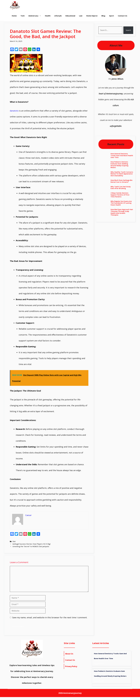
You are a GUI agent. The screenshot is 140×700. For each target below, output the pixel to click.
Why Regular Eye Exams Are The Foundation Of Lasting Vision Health (121, 203)
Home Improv (92, 16)
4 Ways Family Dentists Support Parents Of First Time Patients (120, 195)
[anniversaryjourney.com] (15, 5)
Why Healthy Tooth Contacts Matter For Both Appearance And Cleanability (122, 174)
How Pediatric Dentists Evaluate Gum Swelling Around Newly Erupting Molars (119, 164)
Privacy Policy (71, 666)
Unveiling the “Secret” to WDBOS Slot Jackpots (30, 546)
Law (80, 16)
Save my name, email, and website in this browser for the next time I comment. (49, 617)
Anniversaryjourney (72, 693)
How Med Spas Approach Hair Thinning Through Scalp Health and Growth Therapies (122, 212)
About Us (69, 654)
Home (14, 16)
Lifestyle (58, 16)
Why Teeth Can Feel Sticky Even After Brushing (121, 188)
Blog (103, 16)
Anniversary (33, 16)
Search (128, 30)
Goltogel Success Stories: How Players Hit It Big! (31, 544)
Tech (22, 16)
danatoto (14, 110)
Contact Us (122, 16)
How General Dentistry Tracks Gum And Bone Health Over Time (122, 155)
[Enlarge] (124, 57)
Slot (14, 541)
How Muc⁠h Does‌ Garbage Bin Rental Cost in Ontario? (121, 181)
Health (47, 16)
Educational (70, 16)
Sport (111, 16)
